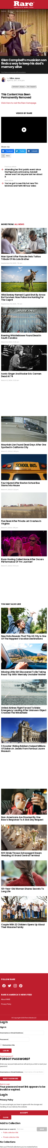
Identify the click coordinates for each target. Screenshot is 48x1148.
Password (4, 1039)
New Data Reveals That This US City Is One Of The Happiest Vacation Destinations (23, 637)
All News (19, 224)
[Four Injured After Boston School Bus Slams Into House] (24, 467)
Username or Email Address (11, 1033)
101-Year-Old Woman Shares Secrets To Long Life (22, 890)
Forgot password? (6, 1056)
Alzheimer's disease (18, 87)
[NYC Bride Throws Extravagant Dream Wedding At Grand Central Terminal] (24, 837)
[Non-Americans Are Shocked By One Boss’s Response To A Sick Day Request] (24, 802)
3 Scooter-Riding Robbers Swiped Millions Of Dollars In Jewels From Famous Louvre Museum (23, 748)
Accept (24, 1112)
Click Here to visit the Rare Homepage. (19, 103)
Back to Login (5, 1084)
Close (5, 1117)
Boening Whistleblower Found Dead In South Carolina (21, 337)
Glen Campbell (31, 87)
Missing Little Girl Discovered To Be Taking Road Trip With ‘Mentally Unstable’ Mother (23, 673)
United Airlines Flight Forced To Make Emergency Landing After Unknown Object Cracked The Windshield (23, 710)
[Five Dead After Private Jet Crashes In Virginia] (24, 505)
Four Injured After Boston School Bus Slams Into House (20, 484)
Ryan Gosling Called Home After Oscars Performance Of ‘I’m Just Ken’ (22, 560)
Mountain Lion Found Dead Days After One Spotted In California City (23, 446)
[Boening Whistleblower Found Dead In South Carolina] (24, 320)
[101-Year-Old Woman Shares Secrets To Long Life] (24, 873)
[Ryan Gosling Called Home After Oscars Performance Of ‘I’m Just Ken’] (24, 543)
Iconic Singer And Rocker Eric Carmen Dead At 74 (21, 375)
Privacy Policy (6, 1004)
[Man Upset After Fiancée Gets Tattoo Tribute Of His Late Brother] (24, 241)
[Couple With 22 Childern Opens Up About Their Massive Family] (24, 909)
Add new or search (8, 1129)
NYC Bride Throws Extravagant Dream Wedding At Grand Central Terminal (21, 854)
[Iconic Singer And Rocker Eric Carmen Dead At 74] (24, 358)
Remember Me (8, 1045)
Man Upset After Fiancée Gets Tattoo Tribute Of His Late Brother (21, 258)
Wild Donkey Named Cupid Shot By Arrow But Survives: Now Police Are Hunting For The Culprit (23, 297)
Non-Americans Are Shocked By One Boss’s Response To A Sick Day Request (22, 818)
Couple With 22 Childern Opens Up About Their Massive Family (23, 926)
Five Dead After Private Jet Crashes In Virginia (21, 522)
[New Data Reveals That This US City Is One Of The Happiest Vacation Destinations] (24, 621)
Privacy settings (7, 1009)
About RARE (5, 999)
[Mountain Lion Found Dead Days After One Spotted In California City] (24, 429)
